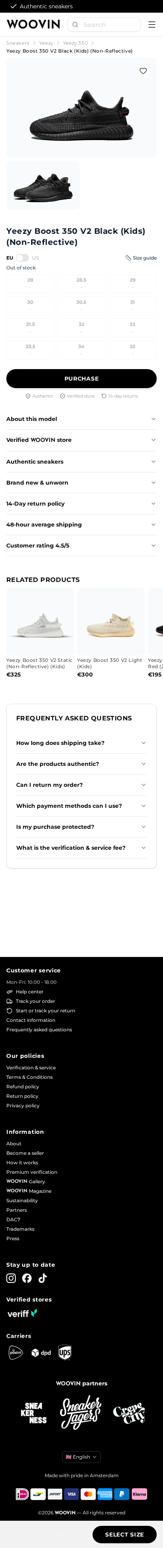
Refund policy (22, 1086)
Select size (124, 1534)
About (13, 1143)
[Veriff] (22, 1313)
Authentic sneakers (34, 461)
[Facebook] (27, 1278)
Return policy (22, 1096)
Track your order (35, 1001)
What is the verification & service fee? (70, 847)
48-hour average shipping (44, 524)
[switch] (22, 257)
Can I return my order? (49, 784)
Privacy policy (23, 1105)
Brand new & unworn (37, 482)
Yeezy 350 (75, 43)
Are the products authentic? (57, 763)
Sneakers (18, 43)
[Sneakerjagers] (81, 1413)
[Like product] (143, 71)
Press (12, 1238)
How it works (22, 1162)
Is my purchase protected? (55, 826)
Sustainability (22, 1200)
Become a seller (25, 1153)
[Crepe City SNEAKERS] (129, 1413)
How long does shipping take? (60, 743)
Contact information (30, 1020)
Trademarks (20, 1229)
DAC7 (13, 1219)
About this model (31, 419)
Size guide (145, 258)
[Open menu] (152, 24)
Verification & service (31, 1068)
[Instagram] (11, 1278)
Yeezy (46, 43)
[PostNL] (15, 1352)
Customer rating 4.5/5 (37, 545)
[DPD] (41, 1353)
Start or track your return (45, 1011)
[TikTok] (42, 1278)
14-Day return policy (35, 503)
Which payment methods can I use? (69, 805)
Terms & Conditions (29, 1077)
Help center (30, 992)
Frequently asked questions (39, 1030)
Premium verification (31, 1172)
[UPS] (65, 1352)
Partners (16, 1210)
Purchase (81, 378)
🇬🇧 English (78, 1457)
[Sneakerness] (34, 1413)
